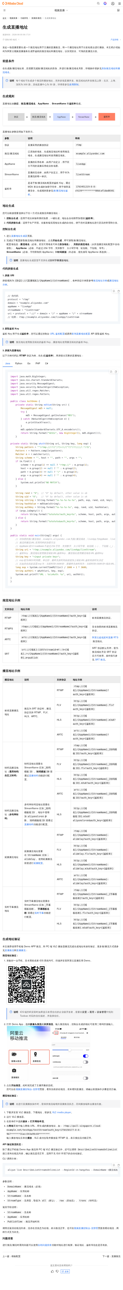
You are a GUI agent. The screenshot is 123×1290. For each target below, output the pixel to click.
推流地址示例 (100, 280)
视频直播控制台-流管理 (28, 1089)
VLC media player (61, 1112)
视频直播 (13, 18)
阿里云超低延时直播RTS (105, 637)
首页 (4, 18)
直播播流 (21, 950)
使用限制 (73, 84)
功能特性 (24, 18)
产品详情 (114, 39)
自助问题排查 (45, 1244)
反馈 (67, 1271)
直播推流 (9, 950)
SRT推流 (100, 659)
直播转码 (33, 775)
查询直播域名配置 (81, 333)
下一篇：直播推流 (111, 1256)
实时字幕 (39, 912)
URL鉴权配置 (57, 333)
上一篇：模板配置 (11, 1256)
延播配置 (38, 863)
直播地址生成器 (19, 235)
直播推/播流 (36, 18)
